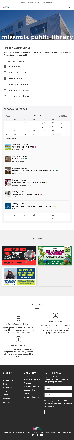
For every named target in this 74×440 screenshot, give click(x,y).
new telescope (64, 328)
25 (25, 215)
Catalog (38, 2)
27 (15, 123)
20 (43, 134)
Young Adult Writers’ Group (26, 195)
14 (53, 130)
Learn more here (23, 333)
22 (62, 134)
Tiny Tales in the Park (23, 147)
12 (34, 130)
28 (25, 123)
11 (25, 130)
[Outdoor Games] (18, 339)
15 (62, 130)
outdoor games (24, 352)
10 (15, 130)
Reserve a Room (27, 2)
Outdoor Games (18, 345)
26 (34, 215)
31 (53, 123)
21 (53, 134)
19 (34, 134)
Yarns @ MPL (18, 159)
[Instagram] (33, 435)
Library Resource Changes (18, 324)
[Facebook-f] (37, 435)
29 (34, 123)
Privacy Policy (57, 403)
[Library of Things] (55, 315)
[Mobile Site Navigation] (69, 7)
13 (43, 130)
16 (6, 134)
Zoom (59, 53)
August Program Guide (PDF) (56, 379)
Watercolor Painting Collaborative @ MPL (34, 171)
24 (15, 215)
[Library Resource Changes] (18, 318)
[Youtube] (41, 435)
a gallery (52, 330)
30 (43, 123)
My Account (48, 2)
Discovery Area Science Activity (28, 183)
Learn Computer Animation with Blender (33, 206)
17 (15, 134)
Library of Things (55, 322)
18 (25, 134)
